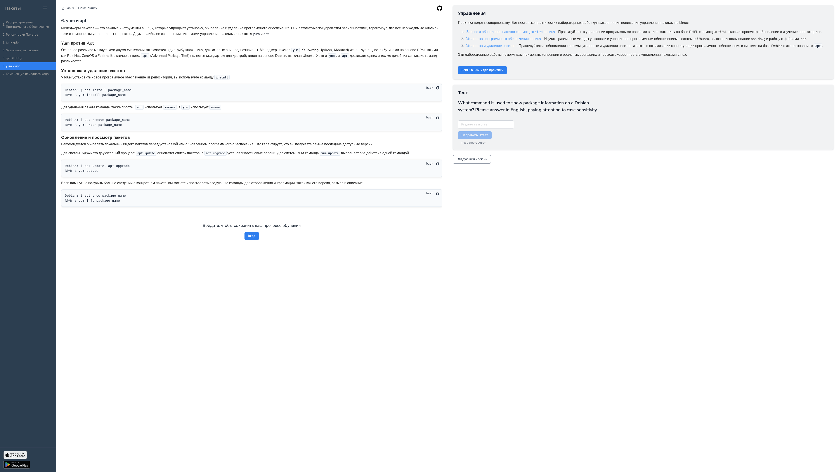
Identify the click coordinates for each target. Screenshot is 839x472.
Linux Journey (87, 8)
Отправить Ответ (474, 135)
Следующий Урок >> (472, 159)
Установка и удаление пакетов (490, 45)
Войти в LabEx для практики (482, 70)
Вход (251, 236)
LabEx (70, 8)
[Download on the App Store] (27, 455)
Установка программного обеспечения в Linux (503, 38)
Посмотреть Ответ (473, 142)
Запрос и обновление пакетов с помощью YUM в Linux (510, 32)
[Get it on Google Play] (27, 465)
